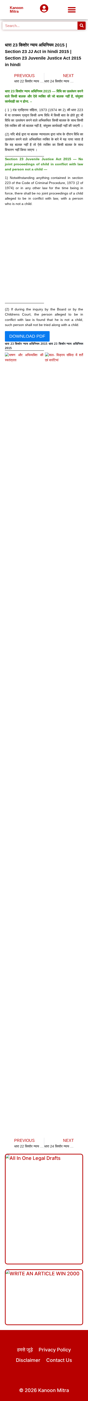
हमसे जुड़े (25, 1350)
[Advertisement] (44, 255)
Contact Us (59, 1360)
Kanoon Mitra (16, 9)
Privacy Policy (55, 1350)
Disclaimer (28, 1360)
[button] (72, 9)
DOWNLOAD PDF (27, 336)
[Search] (81, 26)
